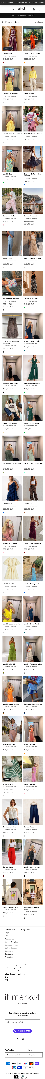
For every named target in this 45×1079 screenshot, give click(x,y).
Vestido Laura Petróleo (32, 341)
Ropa (7, 933)
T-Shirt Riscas (8, 784)
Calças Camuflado (31, 299)
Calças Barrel (29, 827)
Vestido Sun (7, 54)
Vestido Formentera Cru (33, 664)
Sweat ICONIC (29, 94)
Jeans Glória (7, 258)
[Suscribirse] (37, 1022)
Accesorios (9, 939)
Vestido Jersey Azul (31, 584)
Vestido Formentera (10, 94)
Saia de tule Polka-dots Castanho (11, 342)
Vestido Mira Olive (10, 664)
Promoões (9, 957)
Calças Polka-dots (31, 216)
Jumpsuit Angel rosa (10, 544)
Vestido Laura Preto (10, 383)
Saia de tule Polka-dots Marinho (32, 175)
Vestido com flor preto (32, 867)
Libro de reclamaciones (15, 974)
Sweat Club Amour (10, 423)
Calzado (8, 936)
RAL (6, 980)
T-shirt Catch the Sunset (33, 134)
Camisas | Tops (11, 945)
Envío (7, 977)
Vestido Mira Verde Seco (12, 463)
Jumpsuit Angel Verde (32, 383)
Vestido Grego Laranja (32, 54)
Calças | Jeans (11, 948)
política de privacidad (14, 968)
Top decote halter (9, 827)
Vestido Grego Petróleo (32, 624)
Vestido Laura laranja (11, 704)
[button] (4, 9)
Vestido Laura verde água (33, 463)
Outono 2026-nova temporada (17, 930)
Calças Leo (28, 504)
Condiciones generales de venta (18, 965)
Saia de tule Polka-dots (32, 258)
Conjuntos (9, 951)
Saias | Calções (11, 942)
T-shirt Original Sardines (33, 704)
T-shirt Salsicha (9, 744)
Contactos (9, 954)
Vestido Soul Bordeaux (32, 544)
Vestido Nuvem (8, 584)
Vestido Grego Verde (31, 423)
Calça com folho (9, 216)
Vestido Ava (7, 504)
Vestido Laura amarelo (11, 624)
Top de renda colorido (11, 299)
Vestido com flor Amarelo (12, 134)
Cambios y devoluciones (15, 971)
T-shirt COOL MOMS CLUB (31, 908)
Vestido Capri (8, 174)
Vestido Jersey (29, 744)
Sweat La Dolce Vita (10, 907)
